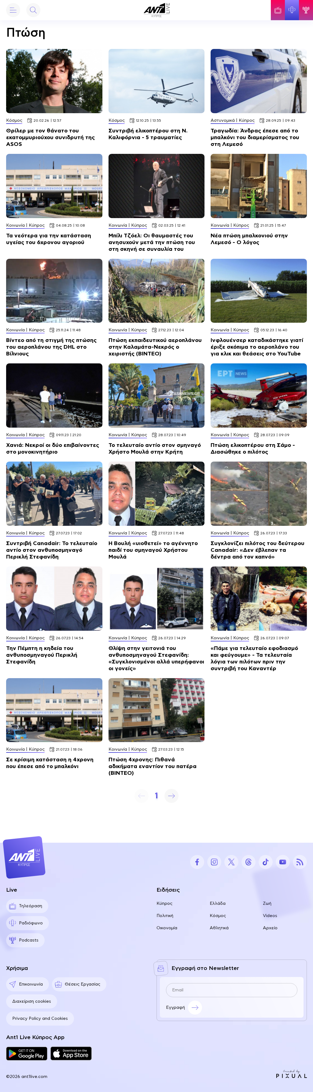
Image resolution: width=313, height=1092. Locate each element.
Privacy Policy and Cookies (40, 1018)
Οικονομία (166, 928)
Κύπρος (164, 903)
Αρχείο (270, 928)
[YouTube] (283, 862)
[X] (231, 862)
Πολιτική (164, 916)
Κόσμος (218, 916)
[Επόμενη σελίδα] (171, 796)
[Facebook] (197, 862)
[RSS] (300, 862)
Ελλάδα (218, 903)
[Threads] (248, 862)
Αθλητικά (219, 928)
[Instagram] (214, 862)
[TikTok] (266, 862)
